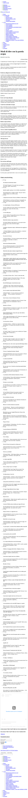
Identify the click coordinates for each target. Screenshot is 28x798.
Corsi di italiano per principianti (12, 31)
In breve (7, 16)
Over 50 (7, 29)
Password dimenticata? (8, 745)
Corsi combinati (9, 25)
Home (4, 14)
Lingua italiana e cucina (10, 33)
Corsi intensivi (9, 28)
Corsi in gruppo (9, 24)
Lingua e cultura (9, 30)
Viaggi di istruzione (10, 35)
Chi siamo (8, 20)
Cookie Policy (9, 752)
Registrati (5, 748)
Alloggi (4, 45)
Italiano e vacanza (9, 34)
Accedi (2, 743)
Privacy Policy (3, 752)
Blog (4, 42)
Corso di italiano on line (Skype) (12, 37)
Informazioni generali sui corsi (12, 23)
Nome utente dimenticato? (8, 747)
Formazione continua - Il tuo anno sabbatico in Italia (16, 789)
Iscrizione (5, 48)
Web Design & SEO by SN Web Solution (9, 750)
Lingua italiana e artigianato (11, 36)
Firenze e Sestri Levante (11, 38)
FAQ (4, 47)
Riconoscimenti (9, 17)
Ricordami (3, 742)
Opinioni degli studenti (10, 21)
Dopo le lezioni (6, 44)
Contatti (4, 43)
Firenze (4, 1)
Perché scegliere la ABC (11, 18)
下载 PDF (3, 734)
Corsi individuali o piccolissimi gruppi (13, 27)
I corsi (4, 22)
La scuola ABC (6, 15)
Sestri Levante (6, 2)
